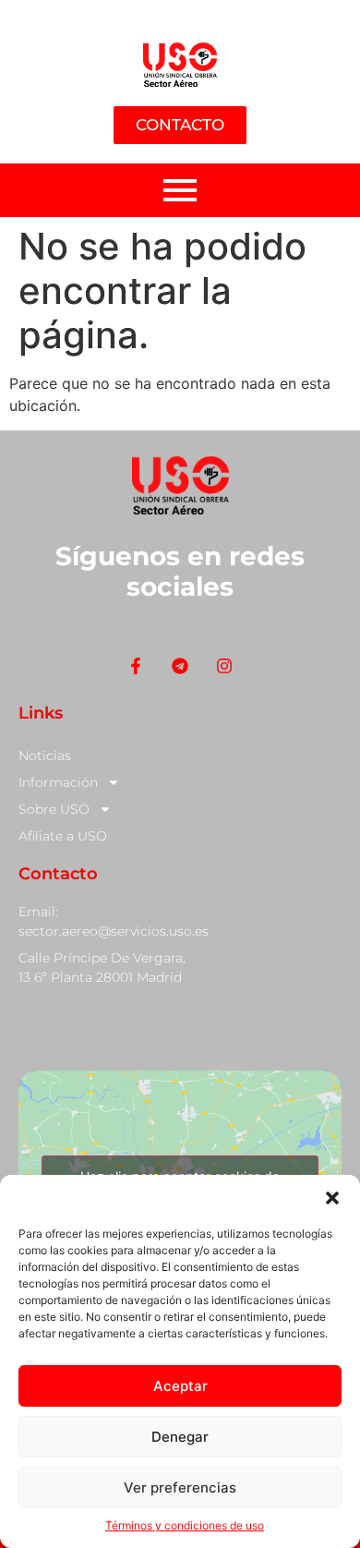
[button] (332, 1198)
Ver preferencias (180, 1487)
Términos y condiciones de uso (184, 1525)
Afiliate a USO (62, 836)
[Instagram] (225, 665)
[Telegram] (179, 665)
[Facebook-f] (135, 665)
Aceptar (180, 1386)
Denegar (180, 1436)
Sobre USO (54, 809)
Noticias (44, 755)
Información (58, 782)
